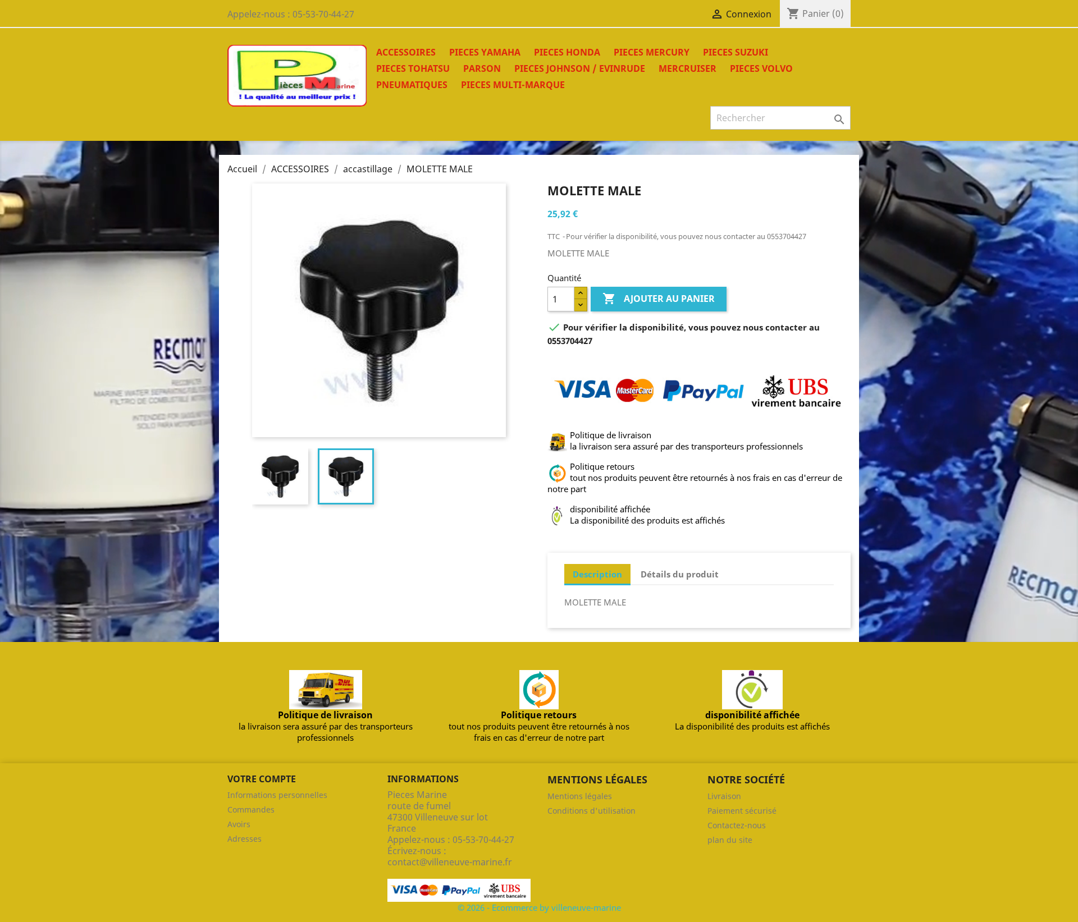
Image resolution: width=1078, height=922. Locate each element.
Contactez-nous (736, 825)
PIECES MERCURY (651, 52)
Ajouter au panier (658, 298)
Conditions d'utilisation (591, 810)
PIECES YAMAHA (484, 52)
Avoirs (238, 824)
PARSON (482, 68)
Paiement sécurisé (741, 810)
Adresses (244, 838)
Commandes (251, 809)
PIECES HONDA (567, 52)
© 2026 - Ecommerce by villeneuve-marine (539, 907)
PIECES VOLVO (761, 68)
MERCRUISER (687, 68)
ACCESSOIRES (406, 52)
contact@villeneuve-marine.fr (449, 862)
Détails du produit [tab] (680, 574)
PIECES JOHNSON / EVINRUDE (579, 68)
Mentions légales (579, 796)
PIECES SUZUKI (735, 52)
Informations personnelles (277, 795)
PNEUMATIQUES (411, 85)
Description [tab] (597, 574)
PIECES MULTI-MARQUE (513, 85)
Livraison (724, 796)
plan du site (729, 839)
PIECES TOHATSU (413, 68)
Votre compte (261, 779)
